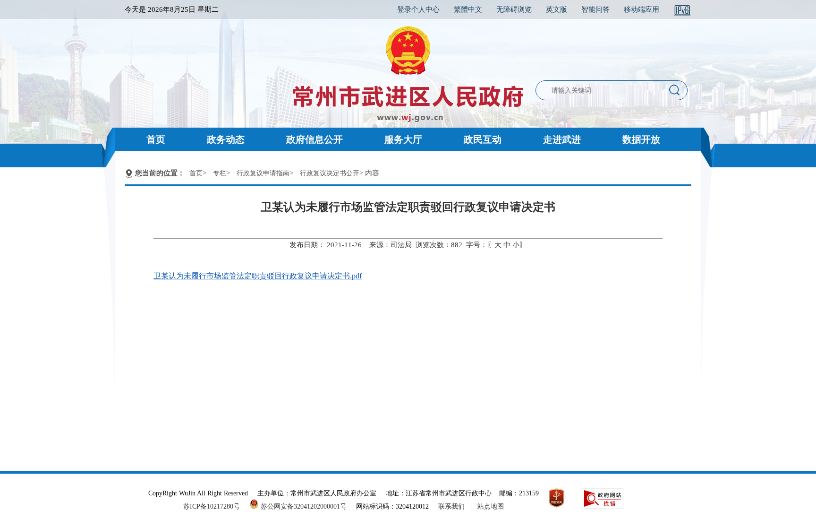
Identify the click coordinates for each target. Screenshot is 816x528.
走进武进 (562, 139)
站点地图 (490, 506)
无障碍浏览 (514, 9)
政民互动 (483, 139)
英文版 (556, 9)
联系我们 (451, 506)
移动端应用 (641, 9)
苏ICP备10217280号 (215, 506)
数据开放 (641, 139)
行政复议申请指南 (263, 173)
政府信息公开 (314, 139)
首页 (155, 139)
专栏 (219, 173)
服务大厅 (403, 139)
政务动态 (226, 139)
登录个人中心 (418, 9)
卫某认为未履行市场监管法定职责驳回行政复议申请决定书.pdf (257, 276)
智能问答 (595, 9)
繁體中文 (468, 9)
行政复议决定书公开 (329, 173)
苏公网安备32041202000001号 (303, 506)
